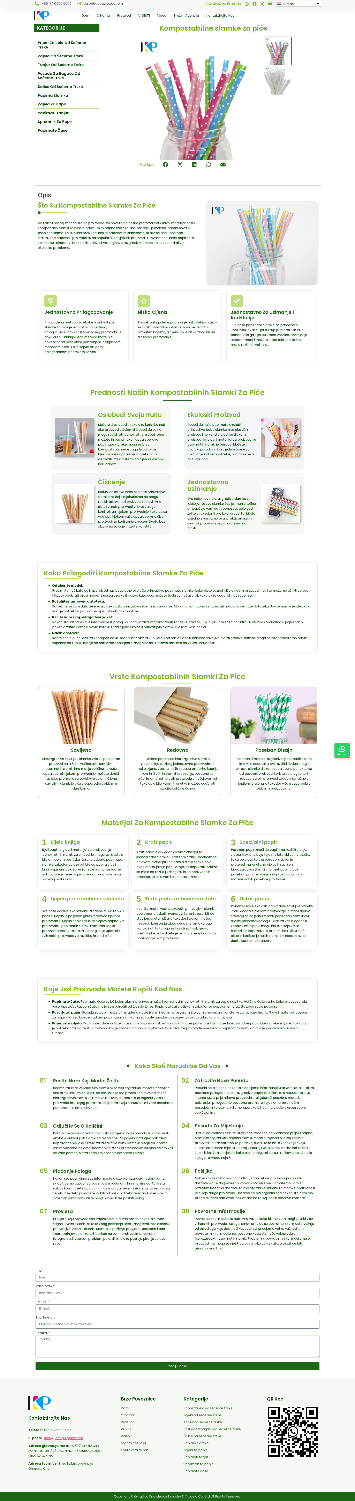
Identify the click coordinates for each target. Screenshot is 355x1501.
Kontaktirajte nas (220, 15)
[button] (165, 164)
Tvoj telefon (45, 1317)
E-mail (41, 1301)
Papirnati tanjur (53, 112)
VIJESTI (144, 15)
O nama (103, 15)
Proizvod (124, 15)
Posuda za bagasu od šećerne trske (59, 76)
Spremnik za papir (55, 121)
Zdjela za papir (52, 104)
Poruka (42, 1333)
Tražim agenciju (186, 15)
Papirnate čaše (52, 130)
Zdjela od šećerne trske (60, 56)
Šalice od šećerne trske (60, 86)
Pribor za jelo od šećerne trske (62, 45)
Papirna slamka (53, 95)
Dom (85, 15)
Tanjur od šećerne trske (61, 64)
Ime (39, 1270)
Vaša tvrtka (45, 1286)
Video (161, 15)
